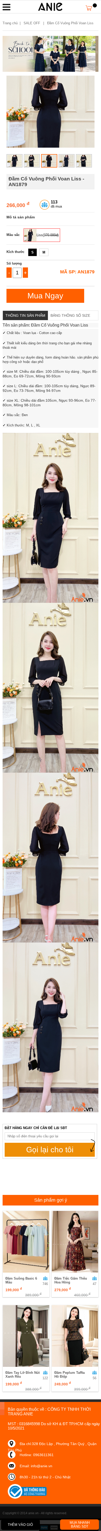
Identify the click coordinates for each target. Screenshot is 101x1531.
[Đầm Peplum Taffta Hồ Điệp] (75, 1336)
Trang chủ (10, 23)
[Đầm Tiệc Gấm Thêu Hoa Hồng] (75, 1242)
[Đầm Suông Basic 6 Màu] (26, 1242)
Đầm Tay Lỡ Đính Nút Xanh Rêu (22, 1374)
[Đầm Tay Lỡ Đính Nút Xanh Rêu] (26, 1336)
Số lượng (14, 263)
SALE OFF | (35, 23)
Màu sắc (13, 235)
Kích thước (15, 252)
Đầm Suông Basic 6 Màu (21, 1280)
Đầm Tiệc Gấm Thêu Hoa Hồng (70, 1280)
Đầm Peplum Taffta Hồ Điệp (69, 1374)
